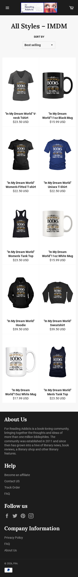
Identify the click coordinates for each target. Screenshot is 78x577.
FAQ (7, 493)
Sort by (39, 36)
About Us (10, 550)
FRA (15, 563)
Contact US (12, 481)
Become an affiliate (17, 475)
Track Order (12, 487)
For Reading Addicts (17, 428)
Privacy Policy (13, 537)
